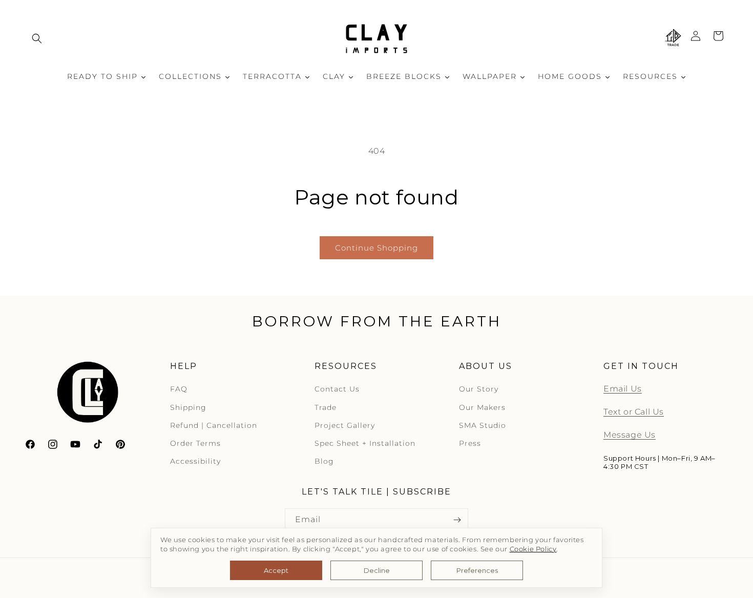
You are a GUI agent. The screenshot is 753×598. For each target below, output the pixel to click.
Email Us (622, 389)
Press (470, 443)
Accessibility (195, 461)
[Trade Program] (673, 38)
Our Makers (482, 407)
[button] (37, 38)
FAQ (178, 389)
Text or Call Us (633, 412)
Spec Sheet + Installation (365, 443)
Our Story (478, 389)
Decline (377, 570)
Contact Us (337, 389)
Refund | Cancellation (213, 425)
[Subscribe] (457, 520)
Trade (326, 407)
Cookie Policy (533, 549)
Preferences (477, 570)
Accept (276, 570)
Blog (324, 461)
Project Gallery (345, 425)
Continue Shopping (376, 248)
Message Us (629, 435)
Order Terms (195, 443)
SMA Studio (482, 425)
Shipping (188, 407)
